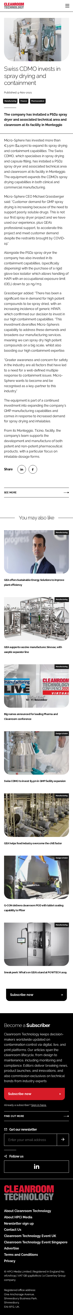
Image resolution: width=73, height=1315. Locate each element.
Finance (23, 101)
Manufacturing (10, 101)
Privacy (9, 1261)
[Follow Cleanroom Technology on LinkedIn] (36, 1168)
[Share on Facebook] (33, 469)
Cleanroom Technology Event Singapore (36, 1242)
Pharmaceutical (37, 101)
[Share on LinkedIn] (21, 469)
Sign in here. (38, 1105)
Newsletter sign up (19, 1223)
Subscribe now (21, 995)
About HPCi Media (18, 1217)
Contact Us (12, 1230)
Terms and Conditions (21, 1255)
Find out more (14, 1116)
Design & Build (62, 734)
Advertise (11, 1248)
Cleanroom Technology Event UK (30, 1236)
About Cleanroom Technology (27, 1211)
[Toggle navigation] (67, 6)
